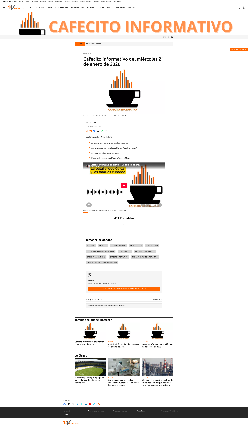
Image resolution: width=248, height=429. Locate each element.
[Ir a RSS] (99, 404)
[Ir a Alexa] (94, 404)
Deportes (51, 7)
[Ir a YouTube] (90, 404)
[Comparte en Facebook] (94, 131)
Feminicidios (34, 1)
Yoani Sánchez (125, 251)
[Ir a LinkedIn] (86, 404)
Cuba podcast (152, 245)
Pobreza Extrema (85, 1)
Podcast (102, 245)
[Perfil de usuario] (244, 7)
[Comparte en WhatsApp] (102, 131)
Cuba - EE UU (117, 1)
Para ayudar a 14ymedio (93, 43)
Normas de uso (157, 299)
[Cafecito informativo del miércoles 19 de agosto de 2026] (157, 331)
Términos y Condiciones (169, 411)
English (131, 7)
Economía (39, 7)
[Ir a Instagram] (172, 37)
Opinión (90, 7)
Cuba (30, 7)
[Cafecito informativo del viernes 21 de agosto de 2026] (90, 331)
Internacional (77, 7)
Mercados (120, 7)
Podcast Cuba (136, 245)
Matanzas (75, 1)
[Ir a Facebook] (164, 37)
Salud (21, 1)
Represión (67, 1)
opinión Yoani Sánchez (96, 257)
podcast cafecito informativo (145, 257)
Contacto (67, 414)
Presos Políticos (106, 1)
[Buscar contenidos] (239, 7)
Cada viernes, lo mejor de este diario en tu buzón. (124, 288)
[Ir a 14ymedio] (16, 7)
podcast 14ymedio (118, 245)
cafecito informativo (119, 257)
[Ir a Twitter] (168, 37)
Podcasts (91, 245)
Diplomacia (58, 1)
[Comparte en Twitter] (98, 131)
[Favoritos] (87, 131)
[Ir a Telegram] (77, 404)
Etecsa (27, 1)
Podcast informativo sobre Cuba (100, 251)
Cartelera (63, 7)
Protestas (50, 1)
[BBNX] (71, 422)
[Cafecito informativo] (124, 23)
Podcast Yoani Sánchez (145, 251)
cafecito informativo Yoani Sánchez (102, 262)
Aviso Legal (141, 411)
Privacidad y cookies (120, 411)
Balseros (43, 1)
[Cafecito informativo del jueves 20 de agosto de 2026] (124, 331)
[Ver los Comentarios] (91, 131)
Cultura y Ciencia (105, 7)
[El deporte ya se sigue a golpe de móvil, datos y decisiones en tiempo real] (90, 367)
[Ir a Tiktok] (82, 404)
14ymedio (67, 411)
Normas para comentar (96, 411)
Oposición (96, 1)
